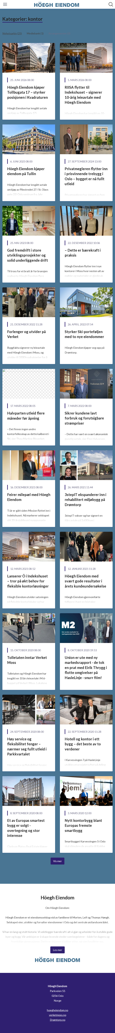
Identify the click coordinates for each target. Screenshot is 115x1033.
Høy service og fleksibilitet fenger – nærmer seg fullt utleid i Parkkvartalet (27, 746)
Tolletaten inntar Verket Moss (27, 660)
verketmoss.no (57, 1015)
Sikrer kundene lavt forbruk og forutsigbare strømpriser (84, 418)
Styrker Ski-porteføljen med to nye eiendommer (84, 334)
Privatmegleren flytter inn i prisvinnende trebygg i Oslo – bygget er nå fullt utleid (86, 176)
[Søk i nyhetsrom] (110, 4)
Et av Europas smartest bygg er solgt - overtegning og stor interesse (26, 828)
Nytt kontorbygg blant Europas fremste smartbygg (83, 825)
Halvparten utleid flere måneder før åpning (26, 415)
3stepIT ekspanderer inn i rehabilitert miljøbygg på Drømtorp (85, 499)
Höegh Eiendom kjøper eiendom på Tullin (26, 171)
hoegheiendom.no (57, 1010)
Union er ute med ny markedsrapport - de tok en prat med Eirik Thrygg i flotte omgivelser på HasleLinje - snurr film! (86, 667)
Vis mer (57, 861)
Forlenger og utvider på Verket (26, 334)
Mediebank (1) (35, 33)
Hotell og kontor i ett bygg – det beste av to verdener (83, 744)
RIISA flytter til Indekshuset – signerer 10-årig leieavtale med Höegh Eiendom (83, 95)
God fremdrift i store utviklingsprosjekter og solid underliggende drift (27, 255)
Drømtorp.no (57, 1019)
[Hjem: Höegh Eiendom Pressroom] (56, 4)
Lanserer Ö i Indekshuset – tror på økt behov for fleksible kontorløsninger (28, 581)
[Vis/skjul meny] (5, 4)
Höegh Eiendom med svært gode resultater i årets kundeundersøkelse (85, 581)
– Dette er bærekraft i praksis (83, 252)
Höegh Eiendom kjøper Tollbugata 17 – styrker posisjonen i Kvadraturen (27, 92)
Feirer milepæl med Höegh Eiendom (28, 497)
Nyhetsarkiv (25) (12, 33)
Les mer (57, 950)
